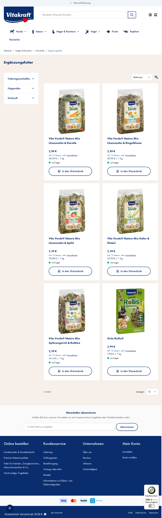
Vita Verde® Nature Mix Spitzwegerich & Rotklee (64, 338)
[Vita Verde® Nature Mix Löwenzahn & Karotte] (70, 110)
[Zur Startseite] (19, 15)
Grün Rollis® (114, 335)
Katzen (39, 31)
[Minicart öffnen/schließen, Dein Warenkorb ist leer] (155, 14)
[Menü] (154, 486)
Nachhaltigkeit (89, 466)
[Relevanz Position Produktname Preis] (139, 77)
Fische (115, 31)
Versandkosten (71, 154)
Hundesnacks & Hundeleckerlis (19, 449)
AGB (128, 509)
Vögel (94, 31)
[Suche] (132, 14)
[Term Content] (45, 514)
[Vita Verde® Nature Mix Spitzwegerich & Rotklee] (70, 309)
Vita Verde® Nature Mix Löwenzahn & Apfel (63, 239)
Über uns (86, 449)
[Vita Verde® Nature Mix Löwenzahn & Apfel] (70, 209)
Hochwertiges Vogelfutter (16, 474)
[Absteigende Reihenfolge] (154, 77)
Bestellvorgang (50, 460)
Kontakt (46, 472)
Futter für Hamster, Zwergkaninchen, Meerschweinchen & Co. (16, 464)
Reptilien (134, 31)
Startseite (8, 50)
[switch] (149, 506)
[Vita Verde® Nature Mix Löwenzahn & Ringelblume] (128, 110)
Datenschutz (138, 509)
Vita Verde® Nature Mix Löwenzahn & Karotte (63, 140)
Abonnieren (126, 424)
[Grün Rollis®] (128, 309)
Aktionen (86, 460)
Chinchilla (39, 50)
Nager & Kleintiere (66, 31)
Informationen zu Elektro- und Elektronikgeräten (57, 479)
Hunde (19, 31)
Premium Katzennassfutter (16, 455)
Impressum (151, 509)
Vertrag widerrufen (52, 466)
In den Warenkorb (71, 170)
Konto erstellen (128, 454)
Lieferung (47, 449)
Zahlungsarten (50, 455)
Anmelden (126, 449)
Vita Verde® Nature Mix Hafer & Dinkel (127, 239)
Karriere (86, 455)
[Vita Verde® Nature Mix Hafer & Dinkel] (128, 209)
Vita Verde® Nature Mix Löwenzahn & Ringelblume (123, 140)
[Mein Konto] (150, 14)
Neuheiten (14, 39)
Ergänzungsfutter (55, 50)
